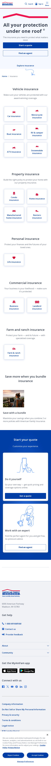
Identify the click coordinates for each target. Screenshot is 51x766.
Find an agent (25, 53)
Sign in (40, 4)
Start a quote (25, 45)
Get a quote (25, 496)
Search (30, 4)
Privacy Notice (14, 747)
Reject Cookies (13, 755)
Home (4, 76)
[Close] (47, 734)
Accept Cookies (38, 755)
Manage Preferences (25, 761)
